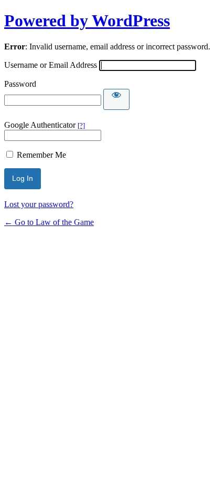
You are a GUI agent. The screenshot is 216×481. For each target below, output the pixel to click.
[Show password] (116, 99)
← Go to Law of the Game (49, 222)
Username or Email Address (50, 64)
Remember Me (41, 154)
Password (20, 83)
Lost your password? (38, 204)
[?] (81, 125)
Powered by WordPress (87, 20)
